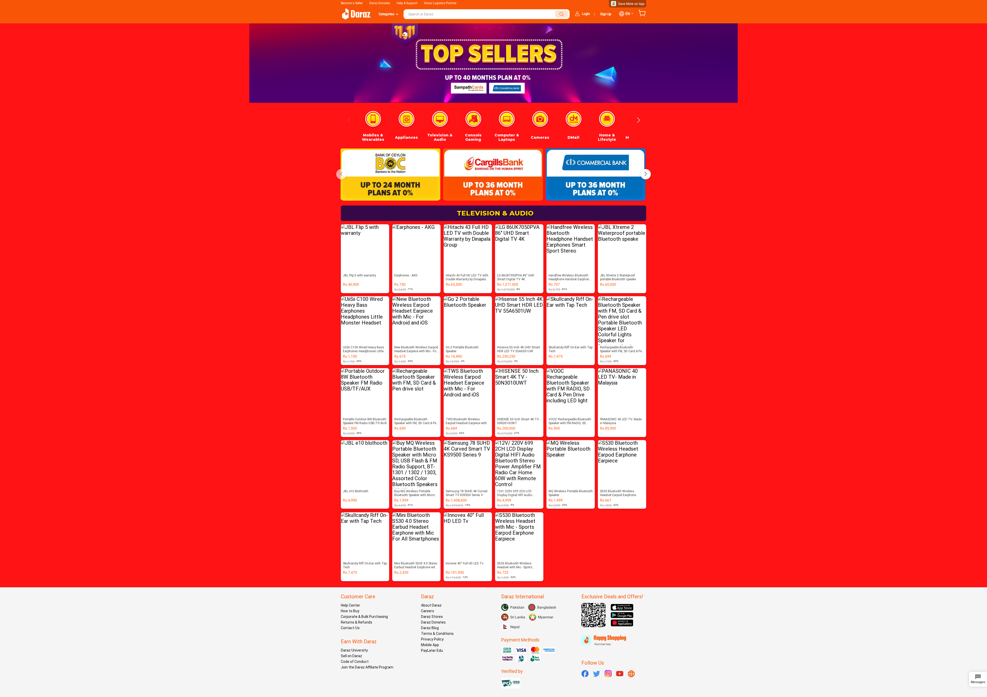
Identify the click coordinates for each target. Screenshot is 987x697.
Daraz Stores (432, 617)
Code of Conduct (355, 661)
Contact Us (350, 628)
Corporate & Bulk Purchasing (364, 617)
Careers (427, 611)
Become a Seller (352, 3)
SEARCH (561, 14)
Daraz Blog (430, 628)
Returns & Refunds (356, 622)
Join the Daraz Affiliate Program (367, 667)
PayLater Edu (432, 650)
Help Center (350, 605)
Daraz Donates (379, 3)
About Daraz (431, 605)
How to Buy (350, 611)
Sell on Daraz (351, 656)
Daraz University (354, 650)
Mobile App (430, 645)
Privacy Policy (432, 639)
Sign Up (605, 14)
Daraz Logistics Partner (440, 3)
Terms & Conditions (437, 633)
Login (586, 14)
